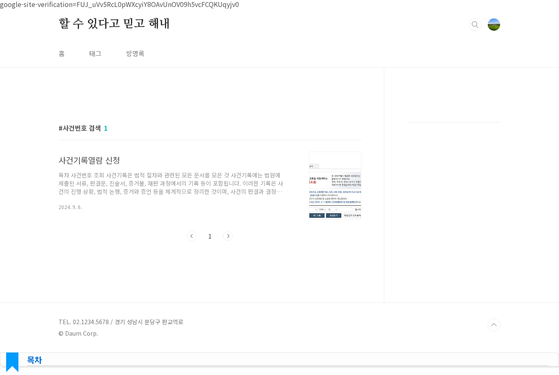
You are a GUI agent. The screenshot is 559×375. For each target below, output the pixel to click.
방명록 (135, 53)
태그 (95, 53)
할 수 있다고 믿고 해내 (114, 24)
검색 (475, 24)
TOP (493, 325)
